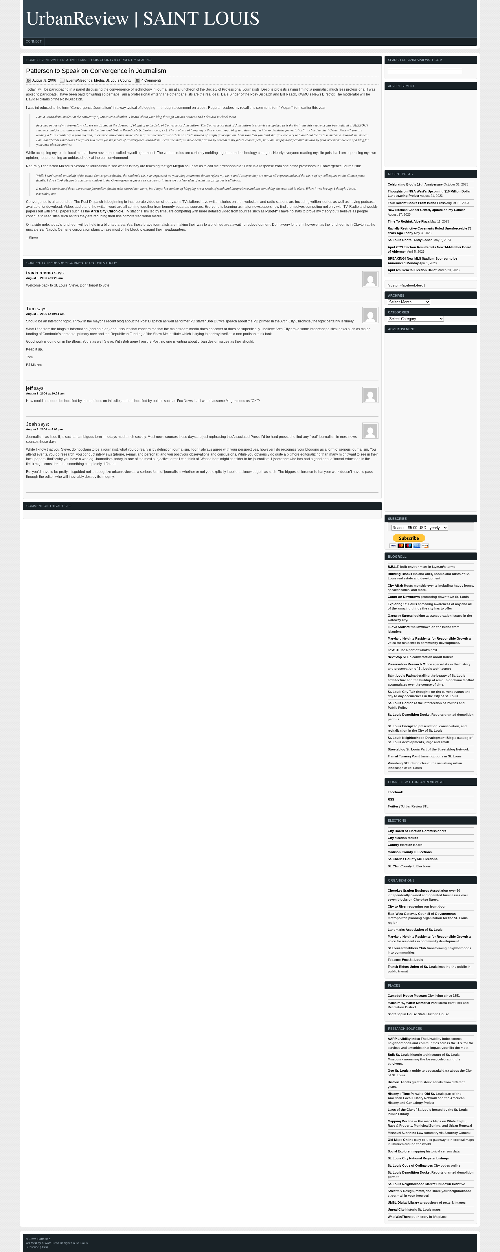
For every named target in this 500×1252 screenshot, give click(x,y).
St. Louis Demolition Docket (409, 714)
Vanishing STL (399, 763)
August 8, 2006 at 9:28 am (44, 278)
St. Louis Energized (403, 726)
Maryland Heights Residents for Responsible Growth (428, 638)
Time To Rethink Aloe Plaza (408, 221)
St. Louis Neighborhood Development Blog (421, 737)
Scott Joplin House (402, 1014)
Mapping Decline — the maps (410, 1121)
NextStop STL (398, 657)
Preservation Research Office (410, 664)
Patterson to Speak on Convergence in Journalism (96, 70)
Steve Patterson (39, 1238)
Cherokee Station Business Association (418, 890)
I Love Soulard (399, 627)
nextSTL (394, 650)
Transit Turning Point (404, 756)
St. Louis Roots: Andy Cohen (410, 240)
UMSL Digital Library (403, 1202)
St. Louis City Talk (401, 691)
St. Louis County (98, 60)
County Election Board (405, 845)
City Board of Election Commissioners (417, 831)
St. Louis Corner (400, 703)
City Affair (395, 585)
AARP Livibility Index (404, 1038)
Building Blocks (400, 574)
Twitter (393, 806)
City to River (397, 906)
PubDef (271, 211)
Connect (34, 41)
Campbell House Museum (407, 995)
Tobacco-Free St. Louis (405, 959)
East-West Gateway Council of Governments (422, 913)
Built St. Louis (398, 1054)
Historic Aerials (399, 1082)
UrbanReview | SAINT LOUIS (143, 17)
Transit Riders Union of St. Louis (413, 966)
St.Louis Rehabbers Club (407, 948)
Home (31, 60)
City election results (403, 838)
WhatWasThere (399, 1216)
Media (76, 60)
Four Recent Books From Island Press (417, 203)
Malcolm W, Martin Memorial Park (413, 1003)
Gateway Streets (400, 615)
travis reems (39, 272)
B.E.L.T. (393, 566)
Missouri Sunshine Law (405, 1132)
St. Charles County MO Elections (413, 859)
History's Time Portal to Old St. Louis (416, 1093)
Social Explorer (399, 1151)
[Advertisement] (431, 126)
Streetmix (395, 1191)
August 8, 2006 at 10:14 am (45, 313)
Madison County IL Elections (410, 852)
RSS (391, 799)
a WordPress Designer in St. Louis (65, 1242)
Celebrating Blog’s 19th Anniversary (415, 184)
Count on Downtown (404, 597)
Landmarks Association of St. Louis (415, 929)
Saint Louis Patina (402, 675)
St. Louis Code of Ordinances (410, 1165)
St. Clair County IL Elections (409, 866)
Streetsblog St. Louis (404, 749)
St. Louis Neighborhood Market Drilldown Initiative (426, 1184)
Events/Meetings (54, 60)
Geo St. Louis (398, 1070)
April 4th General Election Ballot (412, 270)
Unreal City (396, 1209)
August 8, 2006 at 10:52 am (45, 393)
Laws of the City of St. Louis (409, 1109)
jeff (29, 388)
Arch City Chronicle (107, 211)
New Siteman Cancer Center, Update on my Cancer (426, 210)
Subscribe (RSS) (37, 1247)
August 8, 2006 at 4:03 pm (44, 429)
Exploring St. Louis (402, 604)
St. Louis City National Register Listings (418, 1158)
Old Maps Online (400, 1139)
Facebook (395, 792)
